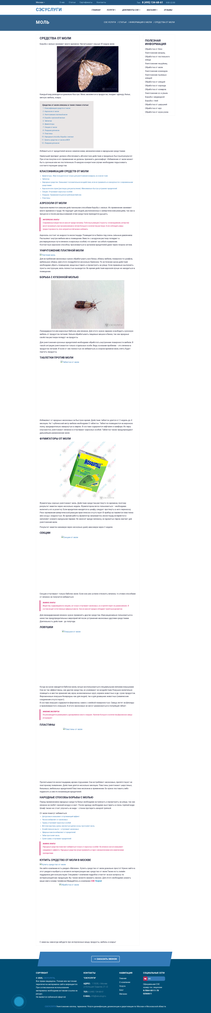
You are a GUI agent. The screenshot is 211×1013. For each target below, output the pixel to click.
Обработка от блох (153, 49)
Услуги (110, 10)
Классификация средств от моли (57, 108)
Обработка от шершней (156, 104)
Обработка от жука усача (156, 112)
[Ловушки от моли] (88, 657)
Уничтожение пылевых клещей (156, 76)
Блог (121, 990)
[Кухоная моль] (88, 304)
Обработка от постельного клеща (157, 58)
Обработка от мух (153, 108)
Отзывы (168, 10)
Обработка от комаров (155, 89)
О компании (124, 982)
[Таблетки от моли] (88, 389)
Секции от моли (51, 127)
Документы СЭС (130, 10)
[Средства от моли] (88, 69)
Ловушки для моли (52, 130)
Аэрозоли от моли (52, 111)
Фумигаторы (49, 124)
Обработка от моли (154, 67)
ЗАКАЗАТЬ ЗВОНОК (106, 959)
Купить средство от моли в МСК (57, 140)
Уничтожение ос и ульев (156, 93)
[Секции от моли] (88, 564)
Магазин (151, 10)
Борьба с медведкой (154, 97)
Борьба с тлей (151, 101)
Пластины (49, 134)
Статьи (72, 2)
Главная (95, 10)
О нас (62, 2)
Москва (40, 2)
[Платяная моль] (88, 255)
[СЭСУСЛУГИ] (52, 6)
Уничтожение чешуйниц (156, 63)
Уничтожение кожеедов (156, 71)
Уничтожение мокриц (155, 53)
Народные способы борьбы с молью (59, 137)
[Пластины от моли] (88, 754)
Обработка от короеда (155, 85)
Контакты (101, 2)
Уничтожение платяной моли (56, 115)
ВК (149, 979)
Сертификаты (86, 2)
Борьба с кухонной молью (55, 118)
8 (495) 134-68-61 (152, 2)
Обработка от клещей (155, 82)
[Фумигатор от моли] (88, 471)
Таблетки (48, 121)
